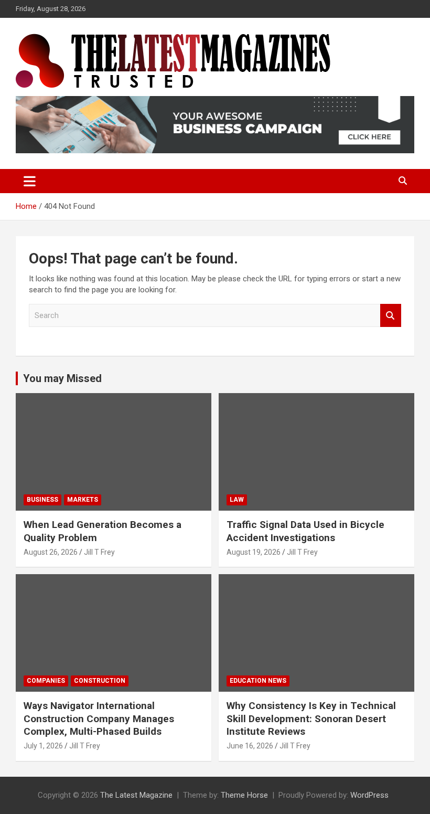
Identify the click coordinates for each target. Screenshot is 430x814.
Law (237, 499)
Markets (82, 499)
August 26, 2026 (51, 552)
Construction (99, 680)
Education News (258, 680)
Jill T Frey (99, 552)
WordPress (369, 795)
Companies (46, 680)
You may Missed (62, 378)
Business (42, 499)
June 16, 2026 (250, 746)
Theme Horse (244, 795)
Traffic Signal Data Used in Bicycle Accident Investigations (305, 531)
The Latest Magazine (136, 795)
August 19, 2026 (254, 552)
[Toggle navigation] (30, 181)
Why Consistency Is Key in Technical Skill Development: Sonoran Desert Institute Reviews (311, 718)
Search (390, 315)
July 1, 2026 (43, 746)
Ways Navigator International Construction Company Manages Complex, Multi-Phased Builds (99, 718)
